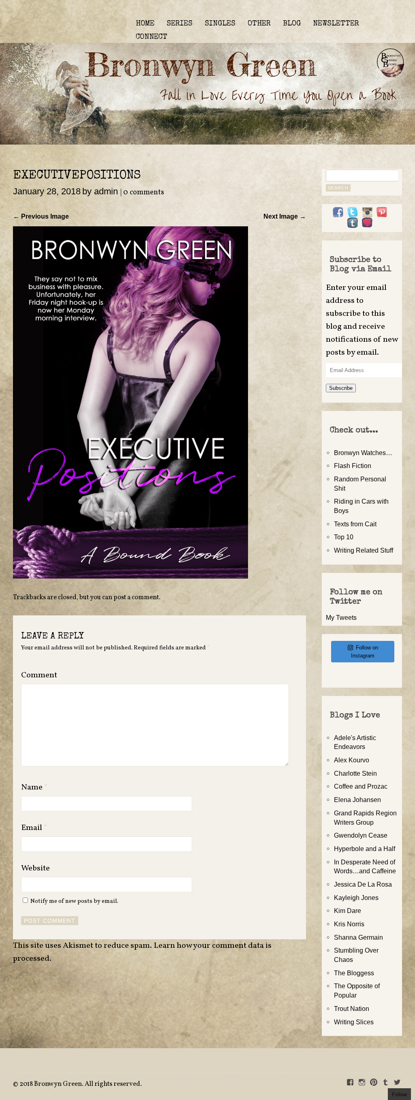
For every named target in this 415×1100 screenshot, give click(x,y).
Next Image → (284, 216)
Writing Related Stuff (363, 550)
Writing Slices (354, 1022)
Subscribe (341, 388)
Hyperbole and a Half (364, 848)
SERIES (180, 24)
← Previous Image (41, 216)
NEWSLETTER (336, 24)
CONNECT (151, 37)
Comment (39, 675)
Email (34, 828)
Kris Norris (349, 924)
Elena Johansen (357, 799)
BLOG (292, 24)
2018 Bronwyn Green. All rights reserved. (80, 1084)
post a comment (136, 597)
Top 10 (343, 536)
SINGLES (220, 24)
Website (35, 868)
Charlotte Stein (355, 773)
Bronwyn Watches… (363, 452)
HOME (145, 24)
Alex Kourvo (351, 760)
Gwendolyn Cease (360, 835)
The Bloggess (354, 973)
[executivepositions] (130, 576)
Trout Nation (351, 1008)
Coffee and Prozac (360, 786)
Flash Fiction (352, 465)
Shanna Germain (358, 937)
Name (34, 787)
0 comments (143, 192)
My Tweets (341, 617)
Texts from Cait (355, 524)
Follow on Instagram (364, 652)
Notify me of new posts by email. (74, 901)
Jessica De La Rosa (363, 884)
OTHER (259, 24)
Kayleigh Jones (356, 897)
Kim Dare (347, 910)
